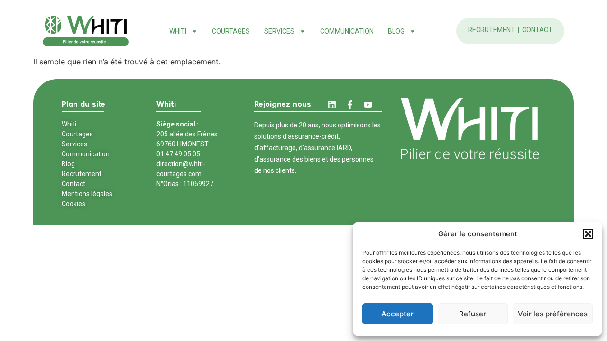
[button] (588, 234)
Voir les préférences (553, 313)
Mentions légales (87, 193)
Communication (347, 31)
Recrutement (492, 30)
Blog (396, 31)
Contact (537, 30)
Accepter (397, 313)
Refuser (472, 313)
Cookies (73, 203)
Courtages (231, 31)
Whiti (177, 31)
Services (74, 144)
